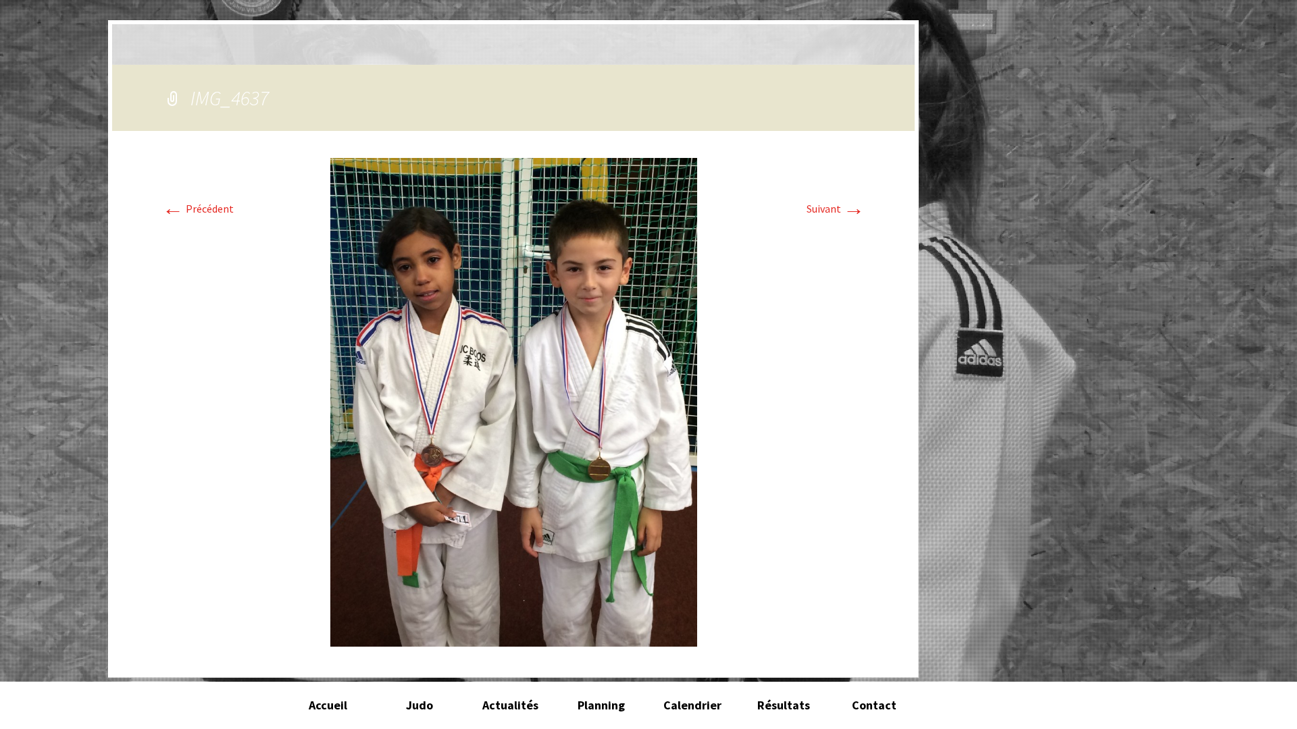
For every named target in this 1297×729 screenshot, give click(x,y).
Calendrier (692, 705)
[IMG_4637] (513, 401)
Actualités (510, 705)
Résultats (783, 705)
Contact (874, 705)
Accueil (328, 705)
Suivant (836, 208)
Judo (419, 705)
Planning (601, 705)
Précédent (198, 208)
